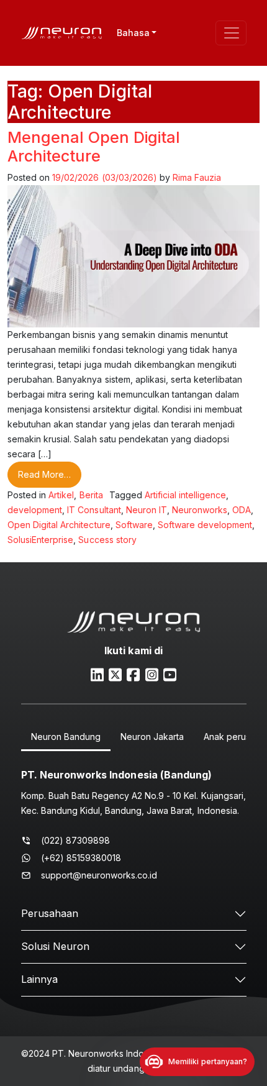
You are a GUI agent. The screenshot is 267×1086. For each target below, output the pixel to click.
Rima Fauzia (197, 177)
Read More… (49, 474)
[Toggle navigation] (231, 33)
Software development (205, 524)
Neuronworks (199, 509)
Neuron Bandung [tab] (66, 736)
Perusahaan (49, 913)
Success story (107, 539)
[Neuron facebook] (133, 674)
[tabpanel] (134, 822)
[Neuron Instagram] (151, 674)
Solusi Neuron (55, 946)
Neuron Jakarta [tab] (152, 736)
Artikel (61, 495)
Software (134, 524)
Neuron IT (146, 509)
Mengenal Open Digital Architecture (94, 146)
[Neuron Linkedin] (97, 674)
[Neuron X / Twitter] (115, 674)
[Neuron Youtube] (169, 674)
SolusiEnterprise (40, 539)
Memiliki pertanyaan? (207, 1061)
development (34, 509)
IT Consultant (93, 509)
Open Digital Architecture (59, 524)
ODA (241, 509)
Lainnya (39, 979)
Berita (91, 495)
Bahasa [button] (133, 32)
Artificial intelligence (186, 495)
